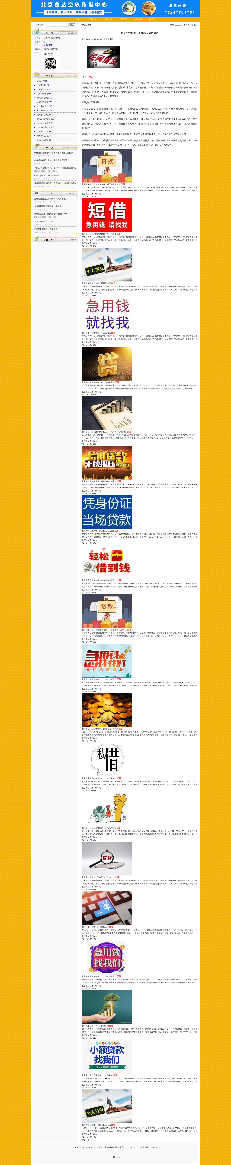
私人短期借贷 (43, 110)
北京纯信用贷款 (44, 127)
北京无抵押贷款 (44, 118)
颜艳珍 (155, 1147)
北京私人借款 (43, 131)
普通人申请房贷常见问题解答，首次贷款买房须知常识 (55, 167)
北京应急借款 (43, 140)
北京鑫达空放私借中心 (91, 193)
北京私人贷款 (43, 114)
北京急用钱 (42, 85)
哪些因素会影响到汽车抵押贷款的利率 (50, 213)
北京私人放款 (43, 106)
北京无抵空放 (43, 97)
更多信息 (86, 1140)
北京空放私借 (43, 93)
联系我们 (153, 19)
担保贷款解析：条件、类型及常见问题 (50, 160)
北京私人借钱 (43, 89)
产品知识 (123, 19)
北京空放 (41, 81)
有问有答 (138, 19)
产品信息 (93, 19)
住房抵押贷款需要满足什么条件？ (48, 206)
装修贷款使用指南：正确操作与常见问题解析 (53, 152)
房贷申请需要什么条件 (44, 221)
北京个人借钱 (43, 135)
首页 (78, 19)
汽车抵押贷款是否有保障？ (45, 229)
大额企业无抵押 (44, 123)
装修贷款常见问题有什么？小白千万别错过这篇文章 (55, 183)
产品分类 (108, 19)
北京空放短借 (43, 102)
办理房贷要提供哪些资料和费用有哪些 (50, 198)
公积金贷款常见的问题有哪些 (46, 175)
